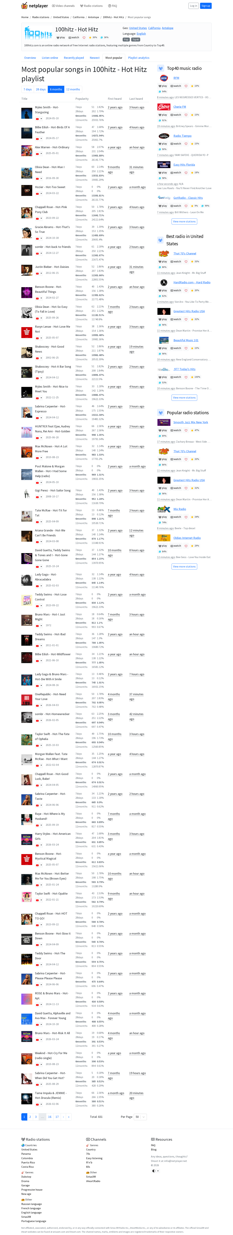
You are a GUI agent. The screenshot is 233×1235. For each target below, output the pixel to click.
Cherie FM (179, 107)
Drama (25, 1181)
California (78, 17)
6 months (56, 89)
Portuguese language (33, 1221)
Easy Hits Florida (184, 165)
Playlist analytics (138, 58)
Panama (26, 1153)
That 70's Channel (184, 253)
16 (49, 1117)
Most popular (113, 58)
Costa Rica (27, 1166)
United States (61, 17)
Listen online (50, 58)
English (141, 34)
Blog (154, 1149)
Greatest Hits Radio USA (189, 311)
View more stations (184, 221)
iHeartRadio (93, 1181)
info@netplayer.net (175, 1161)
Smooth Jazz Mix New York (190, 422)
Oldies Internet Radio (187, 538)
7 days (28, 89)
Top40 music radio (184, 68)
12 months (73, 89)
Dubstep (26, 1176)
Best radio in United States (184, 239)
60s (88, 1166)
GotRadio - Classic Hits (188, 198)
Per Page (130, 1117)
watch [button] (75, 37)
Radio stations (93, 6)
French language (31, 1208)
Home (24, 17)
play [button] (62, 37)
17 (57, 1117)
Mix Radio (179, 509)
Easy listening (94, 1158)
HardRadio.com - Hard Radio (191, 282)
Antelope (93, 17)
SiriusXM (26, 1216)
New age (26, 1194)
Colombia (27, 1158)
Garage (25, 1185)
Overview (30, 58)
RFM (176, 78)
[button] (37, 118)
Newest (95, 58)
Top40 (136, 39)
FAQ (114, 6)
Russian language (31, 1204)
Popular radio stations (188, 412)
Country (91, 1149)
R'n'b (89, 1162)
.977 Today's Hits (184, 369)
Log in (193, 5)
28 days (41, 89)
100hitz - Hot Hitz (113, 17)
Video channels (65, 6)
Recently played (74, 58)
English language (31, 1212)
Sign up (206, 5)
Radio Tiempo (182, 136)
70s (88, 1153)
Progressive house (31, 1189)
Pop (126, 39)
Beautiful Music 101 (186, 340)
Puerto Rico (28, 1162)
